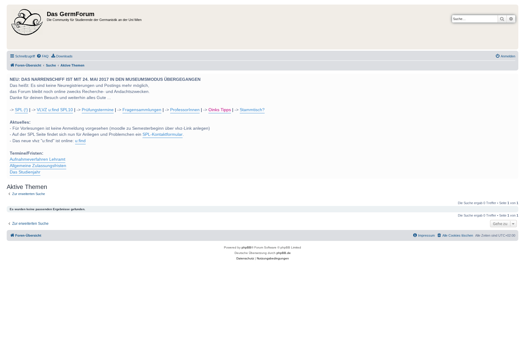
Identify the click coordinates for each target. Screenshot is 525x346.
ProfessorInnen (185, 110)
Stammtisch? (252, 110)
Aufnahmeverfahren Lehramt (37, 159)
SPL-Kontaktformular (162, 134)
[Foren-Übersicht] (27, 27)
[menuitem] (42, 56)
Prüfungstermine (98, 110)
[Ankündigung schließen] (513, 77)
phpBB (246, 247)
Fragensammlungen (141, 110)
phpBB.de (283, 253)
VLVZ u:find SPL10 (55, 110)
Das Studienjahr (25, 172)
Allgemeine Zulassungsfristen (38, 165)
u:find (80, 141)
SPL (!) (21, 110)
